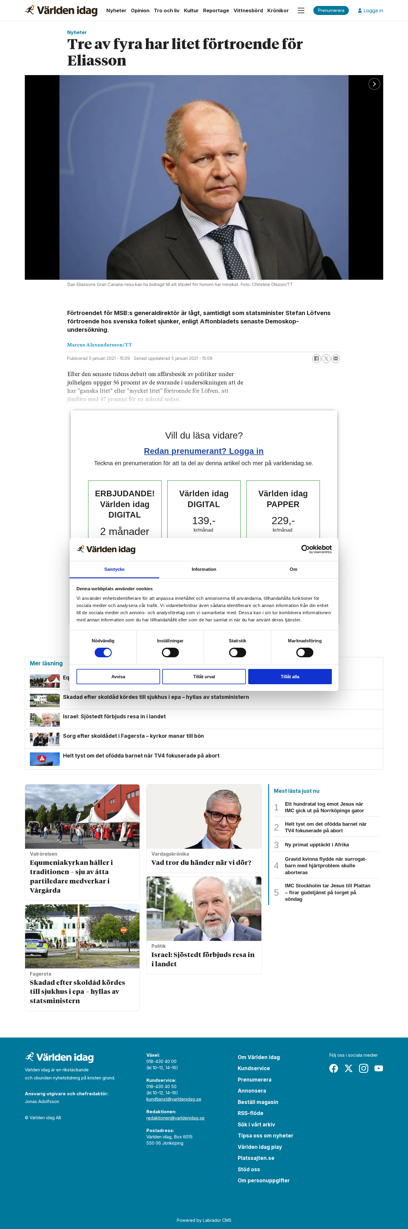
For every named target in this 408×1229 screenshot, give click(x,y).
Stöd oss (249, 1169)
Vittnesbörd (248, 10)
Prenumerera (255, 1080)
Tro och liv (167, 10)
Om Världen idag (259, 1057)
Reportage (216, 10)
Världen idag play (260, 1147)
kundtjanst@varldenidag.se (173, 1099)
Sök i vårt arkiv (256, 1125)
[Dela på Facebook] (316, 358)
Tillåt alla (290, 676)
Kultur (191, 10)
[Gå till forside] (61, 10)
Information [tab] (204, 569)
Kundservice (254, 1068)
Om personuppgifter (264, 1181)
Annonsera (252, 1091)
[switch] (170, 652)
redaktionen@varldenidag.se (175, 1118)
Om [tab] (293, 569)
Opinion (140, 10)
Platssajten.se (256, 1158)
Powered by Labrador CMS (204, 1220)
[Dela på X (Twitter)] (326, 358)
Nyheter (116, 10)
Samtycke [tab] (114, 569)
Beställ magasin (258, 1102)
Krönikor (278, 10)
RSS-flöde (250, 1113)
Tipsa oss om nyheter (265, 1136)
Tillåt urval (204, 676)
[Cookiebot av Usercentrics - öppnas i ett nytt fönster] (306, 549)
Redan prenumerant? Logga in (204, 451)
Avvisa (118, 676)
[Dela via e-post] (335, 358)
